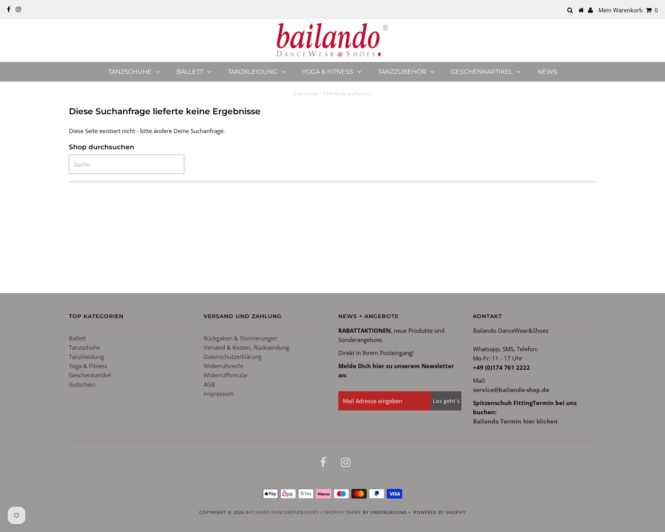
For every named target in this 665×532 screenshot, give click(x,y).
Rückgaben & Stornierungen (240, 338)
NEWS (547, 71)
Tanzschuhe (130, 71)
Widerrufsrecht (223, 366)
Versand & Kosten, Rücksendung (246, 347)
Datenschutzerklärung (233, 356)
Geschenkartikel (482, 71)
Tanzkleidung (252, 71)
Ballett (189, 71)
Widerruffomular (226, 375)
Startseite (305, 93)
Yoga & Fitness (327, 71)
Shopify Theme (342, 512)
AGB (209, 384)
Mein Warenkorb (628, 10)
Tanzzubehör (402, 71)
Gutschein (82, 384)
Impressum (219, 393)
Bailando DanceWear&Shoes (282, 512)
